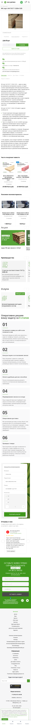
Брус (15, 616)
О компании (15, 653)
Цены (15, 659)
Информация (16, 651)
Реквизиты (15, 657)
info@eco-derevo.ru (17, 697)
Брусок (15, 618)
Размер (6, 485)
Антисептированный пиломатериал (15, 643)
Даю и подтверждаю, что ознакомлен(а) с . (10, 601)
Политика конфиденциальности (15, 673)
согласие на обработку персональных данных (11, 600)
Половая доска (15, 626)
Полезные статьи (15, 667)
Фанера (15, 639)
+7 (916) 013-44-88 (17, 694)
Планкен (15, 637)
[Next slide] (28, 541)
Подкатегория (7, 478)
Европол (15, 630)
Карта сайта (15, 671)
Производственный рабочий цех (15, 647)
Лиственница (15, 645)
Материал (6, 470)
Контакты (15, 655)
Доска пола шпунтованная (15, 628)
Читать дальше (11, 551)
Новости (15, 669)
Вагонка (15, 622)
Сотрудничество (15, 663)
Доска (15, 614)
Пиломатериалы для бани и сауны (15, 641)
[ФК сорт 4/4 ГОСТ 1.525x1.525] (15, 21)
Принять (5, 719)
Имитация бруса (15, 624)
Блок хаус (15, 620)
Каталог (15, 611)
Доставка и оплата (15, 661)
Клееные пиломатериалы (15, 635)
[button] (25, 227)
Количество (7, 492)
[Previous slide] (2, 541)
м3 (8, 496)
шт (8, 502)
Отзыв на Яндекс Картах (15, 533)
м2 (8, 499)
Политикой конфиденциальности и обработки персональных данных (10, 603)
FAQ (15, 665)
